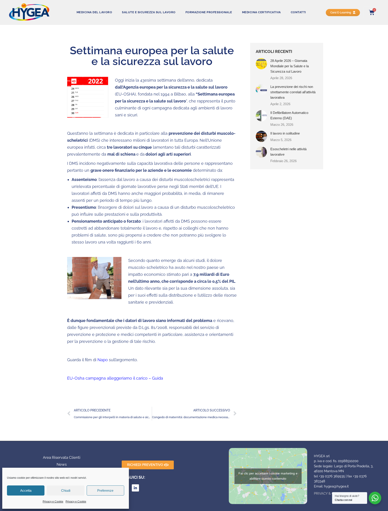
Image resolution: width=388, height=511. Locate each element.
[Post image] (261, 63)
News (62, 464)
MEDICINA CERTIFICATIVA (261, 12)
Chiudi (65, 490)
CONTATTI (298, 12)
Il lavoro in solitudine (285, 133)
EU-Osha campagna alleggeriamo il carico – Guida (115, 378)
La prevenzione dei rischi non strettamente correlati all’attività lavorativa (292, 92)
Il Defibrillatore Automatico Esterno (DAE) (289, 115)
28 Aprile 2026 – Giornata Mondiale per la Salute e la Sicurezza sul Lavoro (289, 66)
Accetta (25, 490)
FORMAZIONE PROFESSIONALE (208, 12)
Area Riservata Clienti (61, 457)
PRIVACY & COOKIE (329, 493)
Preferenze (105, 490)
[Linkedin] (135, 487)
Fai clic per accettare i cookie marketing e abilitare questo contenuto (268, 476)
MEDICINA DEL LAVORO (94, 12)
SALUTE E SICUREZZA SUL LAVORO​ (149, 12)
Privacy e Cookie (53, 501)
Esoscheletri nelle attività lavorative (288, 151)
